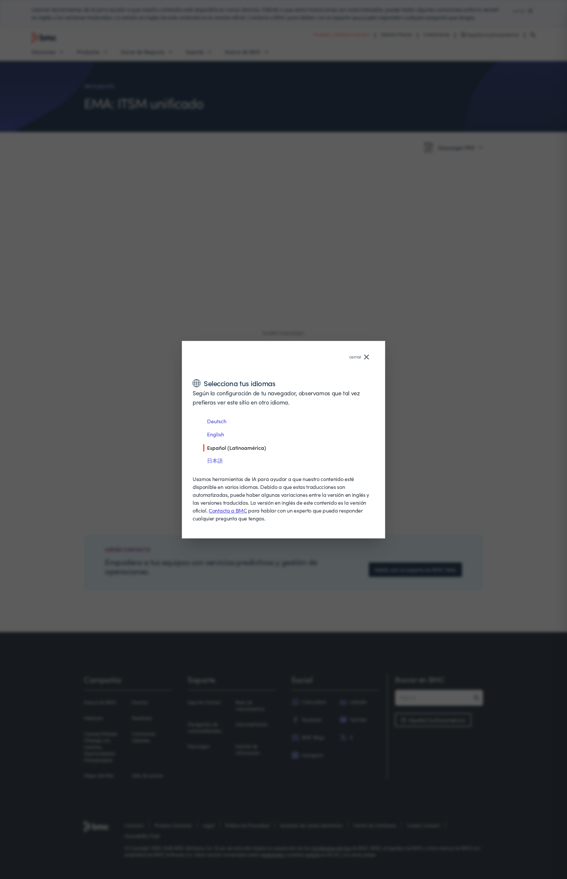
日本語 (215, 460)
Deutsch (216, 421)
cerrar (355, 357)
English (215, 434)
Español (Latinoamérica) (236, 447)
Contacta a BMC (228, 510)
